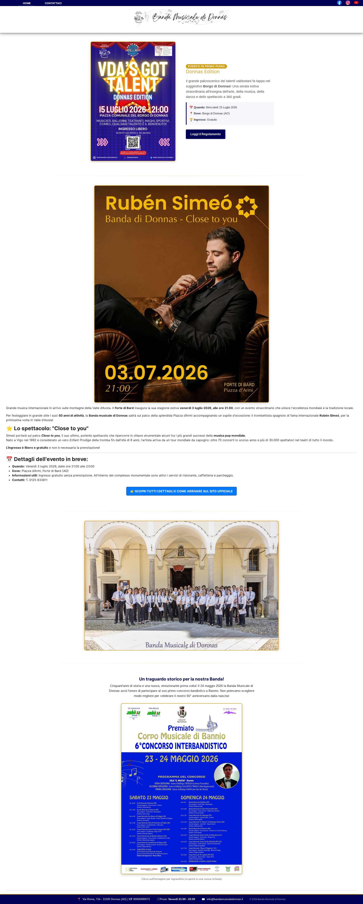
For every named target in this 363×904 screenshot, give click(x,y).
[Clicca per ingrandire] (181, 294)
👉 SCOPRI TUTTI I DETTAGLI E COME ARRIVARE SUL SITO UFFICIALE (181, 491)
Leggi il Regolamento (205, 134)
